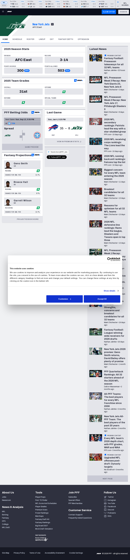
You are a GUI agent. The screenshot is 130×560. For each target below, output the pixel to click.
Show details (109, 291)
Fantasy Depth (65, 39)
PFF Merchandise (75, 503)
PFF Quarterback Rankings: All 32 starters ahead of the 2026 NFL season (114, 377)
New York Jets (41, 24)
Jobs (4, 497)
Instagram (112, 500)
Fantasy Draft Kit (42, 519)
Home (6, 39)
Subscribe (72, 497)
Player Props (40, 497)
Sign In (123, 12)
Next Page (108, 479)
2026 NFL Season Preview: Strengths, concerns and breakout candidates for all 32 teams (114, 310)
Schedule (17, 39)
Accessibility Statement (55, 553)
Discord (111, 510)
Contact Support (75, 515)
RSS (109, 516)
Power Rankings (41, 513)
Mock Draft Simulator (44, 529)
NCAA (4, 5)
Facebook (112, 507)
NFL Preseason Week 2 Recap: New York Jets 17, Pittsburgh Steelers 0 (115, 103)
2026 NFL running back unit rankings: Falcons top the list (115, 159)
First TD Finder (41, 500)
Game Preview (32, 147)
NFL (4, 2)
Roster (30, 39)
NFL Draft (6, 527)
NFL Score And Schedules (46, 503)
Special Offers (74, 500)
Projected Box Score (28, 219)
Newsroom (6, 500)
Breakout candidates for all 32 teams (114, 192)
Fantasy (5, 518)
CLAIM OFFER (109, 12)
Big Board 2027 (41, 526)
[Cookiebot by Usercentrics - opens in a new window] (109, 259)
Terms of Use (34, 553)
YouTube (111, 503)
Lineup (42, 39)
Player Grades (41, 507)
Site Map (5, 553)
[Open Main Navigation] (3, 12)
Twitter (111, 497)
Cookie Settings (76, 553)
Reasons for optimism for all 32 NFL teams (114, 208)
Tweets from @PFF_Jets (59, 152)
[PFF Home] (9, 11)
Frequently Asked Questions (80, 518)
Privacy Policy (19, 553)
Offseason (83, 39)
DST (52, 39)
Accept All (102, 299)
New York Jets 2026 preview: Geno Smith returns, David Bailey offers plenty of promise (115, 355)
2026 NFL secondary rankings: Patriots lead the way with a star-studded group (115, 125)
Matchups (39, 516)
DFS (4, 521)
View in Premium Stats (68, 141)
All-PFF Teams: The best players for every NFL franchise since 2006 (113, 400)
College (5, 524)
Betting (5, 515)
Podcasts (112, 513)
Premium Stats (41, 510)
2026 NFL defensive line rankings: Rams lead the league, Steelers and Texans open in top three (114, 231)
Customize (63, 299)
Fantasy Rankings (42, 522)
